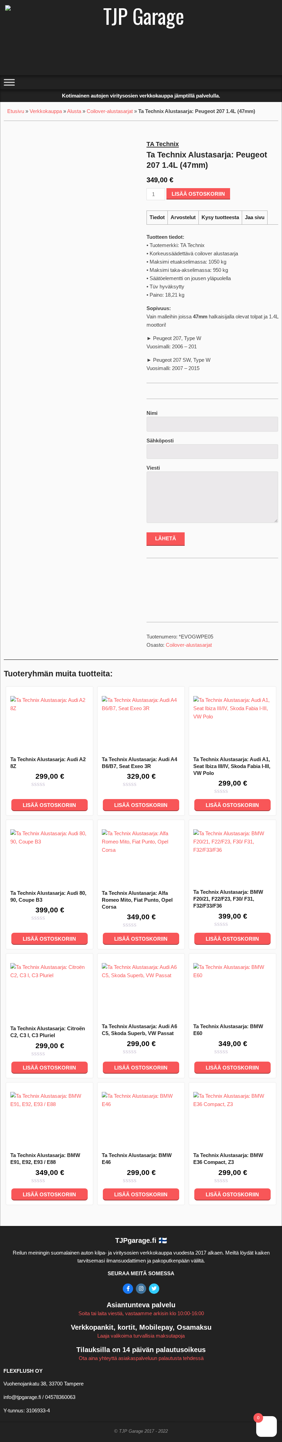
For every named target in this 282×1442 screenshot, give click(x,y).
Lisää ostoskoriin (198, 194)
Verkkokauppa (46, 111)
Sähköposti (160, 440)
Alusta (74, 111)
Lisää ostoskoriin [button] (49, 805)
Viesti (153, 468)
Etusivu (15, 111)
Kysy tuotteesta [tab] (220, 217)
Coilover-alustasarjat (110, 111)
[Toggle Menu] (9, 82)
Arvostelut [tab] (183, 217)
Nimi (152, 413)
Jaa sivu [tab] (254, 217)
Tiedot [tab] (157, 217)
